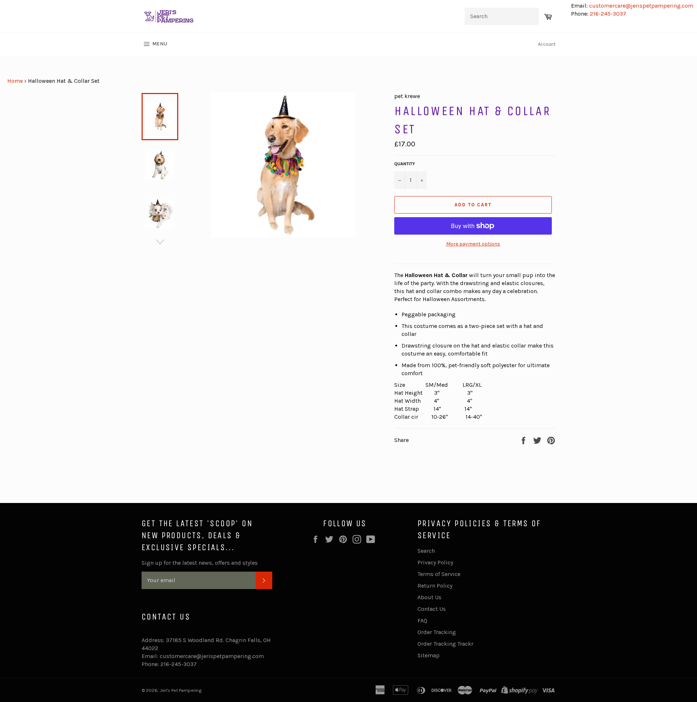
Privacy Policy (435, 562)
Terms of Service (438, 574)
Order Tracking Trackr (445, 643)
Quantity (404, 163)
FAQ (422, 620)
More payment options (473, 244)
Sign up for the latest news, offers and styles (200, 562)
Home (15, 80)
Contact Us (431, 608)
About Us (429, 597)
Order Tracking (436, 632)
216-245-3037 (608, 13)
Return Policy (434, 585)
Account (546, 44)
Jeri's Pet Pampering (180, 690)
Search (426, 550)
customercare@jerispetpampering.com (640, 5)
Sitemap (428, 655)
